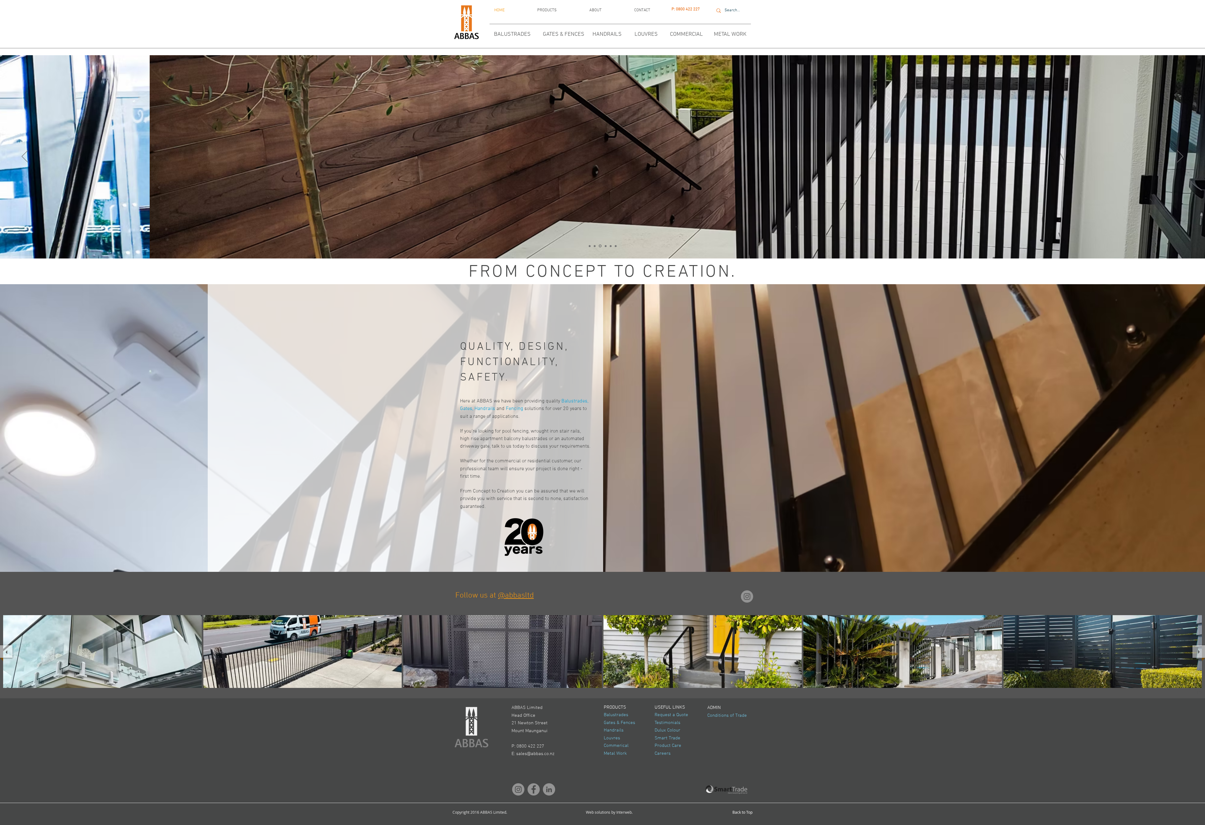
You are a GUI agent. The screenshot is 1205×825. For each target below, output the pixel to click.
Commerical (616, 745)
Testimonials (667, 723)
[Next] (1180, 156)
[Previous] (25, 156)
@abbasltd (516, 595)
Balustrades (616, 715)
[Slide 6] (605, 246)
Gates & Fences (619, 723)
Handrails (614, 730)
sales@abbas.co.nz (535, 754)
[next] (1198, 651)
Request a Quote (671, 715)
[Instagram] (747, 596)
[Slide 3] (610, 246)
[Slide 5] (595, 246)
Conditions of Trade (727, 715)
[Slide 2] (590, 246)
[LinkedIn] (549, 789)
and (500, 409)
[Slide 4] (600, 246)
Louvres (612, 738)
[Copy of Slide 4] (615, 246)
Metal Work (615, 753)
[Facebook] (534, 789)
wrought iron (544, 431)
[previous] (6, 651)
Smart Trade (667, 738)
